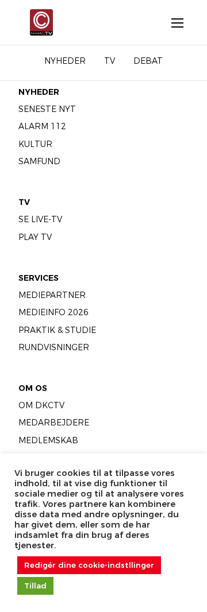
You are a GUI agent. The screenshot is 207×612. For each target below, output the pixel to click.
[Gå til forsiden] (36, 22)
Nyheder (38, 92)
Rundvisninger (53, 347)
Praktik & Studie (57, 330)
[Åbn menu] (171, 22)
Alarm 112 (42, 126)
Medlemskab (48, 440)
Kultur (35, 144)
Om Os (32, 388)
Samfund (39, 161)
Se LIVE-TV (40, 219)
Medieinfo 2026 (53, 312)
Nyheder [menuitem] (65, 61)
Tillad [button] (35, 585)
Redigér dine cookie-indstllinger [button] (89, 565)
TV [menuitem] (109, 61)
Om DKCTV (41, 405)
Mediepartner (52, 295)
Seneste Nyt (47, 109)
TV (24, 202)
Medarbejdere (53, 422)
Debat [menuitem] (148, 61)
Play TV (35, 237)
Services (38, 278)
